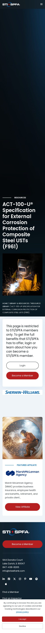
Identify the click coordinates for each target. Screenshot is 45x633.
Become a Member (22, 375)
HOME (5, 303)
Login (22, 365)
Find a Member (10, 592)
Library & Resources (19, 303)
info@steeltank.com (13, 570)
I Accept (22, 619)
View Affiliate (22, 506)
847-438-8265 (10, 567)
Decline (22, 626)
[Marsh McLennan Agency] (22, 473)
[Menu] (40, 4)
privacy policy (22, 612)
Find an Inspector (12, 598)
